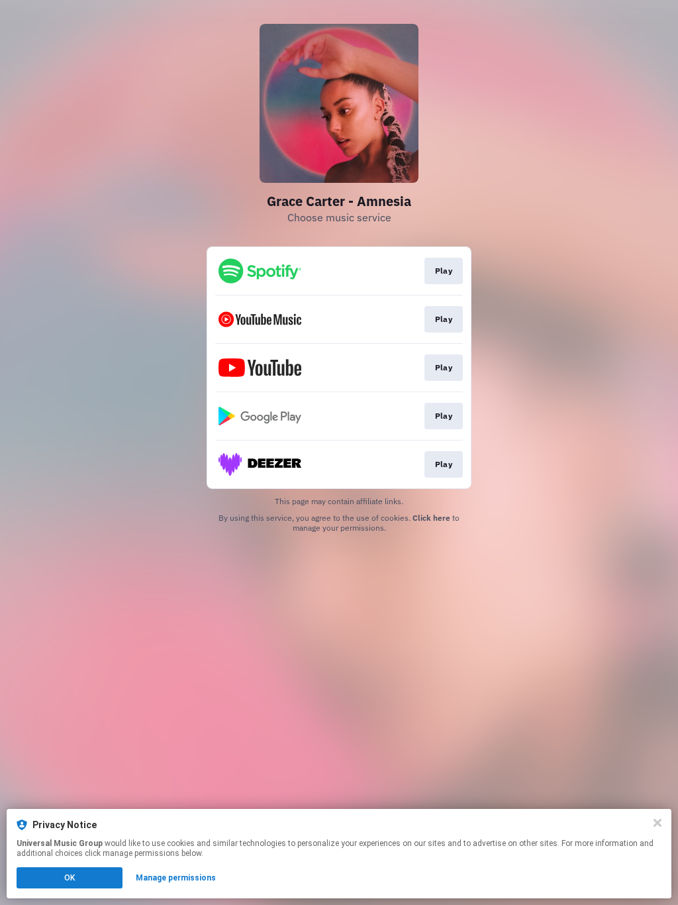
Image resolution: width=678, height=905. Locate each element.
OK (69, 877)
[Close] (657, 822)
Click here (431, 518)
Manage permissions (176, 877)
